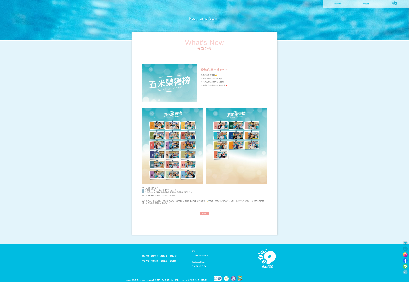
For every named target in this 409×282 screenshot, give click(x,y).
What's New (204, 42)
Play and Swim (204, 18)
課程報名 (173, 261)
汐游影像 (163, 261)
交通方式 (145, 261)
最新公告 (204, 49)
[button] (204, 213)
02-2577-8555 (200, 255)
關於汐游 (145, 256)
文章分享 (154, 261)
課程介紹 (173, 256)
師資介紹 (163, 256)
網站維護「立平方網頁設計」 (198, 280)
